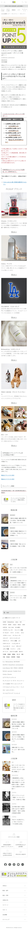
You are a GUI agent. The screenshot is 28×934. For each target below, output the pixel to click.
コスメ (22, 632)
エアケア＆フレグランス (9, 677)
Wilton (19, 624)
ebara (16, 622)
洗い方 (18, 654)
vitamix (14, 624)
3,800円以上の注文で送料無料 (14, 6)
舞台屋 (8, 657)
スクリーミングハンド (15, 638)
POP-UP (5, 624)
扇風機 (9, 654)
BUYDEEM (17, 661)
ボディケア (18, 646)
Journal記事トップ (5, 13)
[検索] (4, 612)
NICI (21, 622)
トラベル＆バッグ (7, 687)
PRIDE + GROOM (18, 668)
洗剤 (22, 654)
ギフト (12, 632)
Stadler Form (17, 671)
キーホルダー (6, 632)
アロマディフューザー (8, 630)
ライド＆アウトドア (8, 693)
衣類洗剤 (13, 657)
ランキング (17, 693)
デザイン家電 (14, 640)
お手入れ (5, 627)
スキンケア (5, 638)
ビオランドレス (6, 643)
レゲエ (18, 649)
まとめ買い (17, 627)
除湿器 (18, 657)
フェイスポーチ (6, 646)
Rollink (9, 624)
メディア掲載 (6, 649)
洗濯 (4, 657)
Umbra (5, 674)
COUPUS (5, 665)
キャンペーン (15, 13)
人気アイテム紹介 (14, 651)
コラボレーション (7, 635)
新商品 (13, 654)
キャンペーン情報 (19, 630)
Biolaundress (11, 622)
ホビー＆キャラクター (9, 690)
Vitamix (9, 674)
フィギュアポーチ (16, 643)
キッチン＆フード (7, 680)
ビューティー (16, 687)
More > (14, 232)
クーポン (17, 632)
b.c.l (4, 661)
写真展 (4, 654)
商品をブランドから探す (7, 475)
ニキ (19, 640)
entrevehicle (19, 665)
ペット (13, 646)
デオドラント (6, 640)
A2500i (4, 622)
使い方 (20, 651)
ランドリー (13, 649)
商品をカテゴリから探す (7, 479)
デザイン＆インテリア (16, 684)
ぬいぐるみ (11, 627)
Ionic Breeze (6, 668)
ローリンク (5, 651)
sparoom (10, 671)
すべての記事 (4, 62)
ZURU (23, 624)
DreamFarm (11, 665)
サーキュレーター (17, 635)
